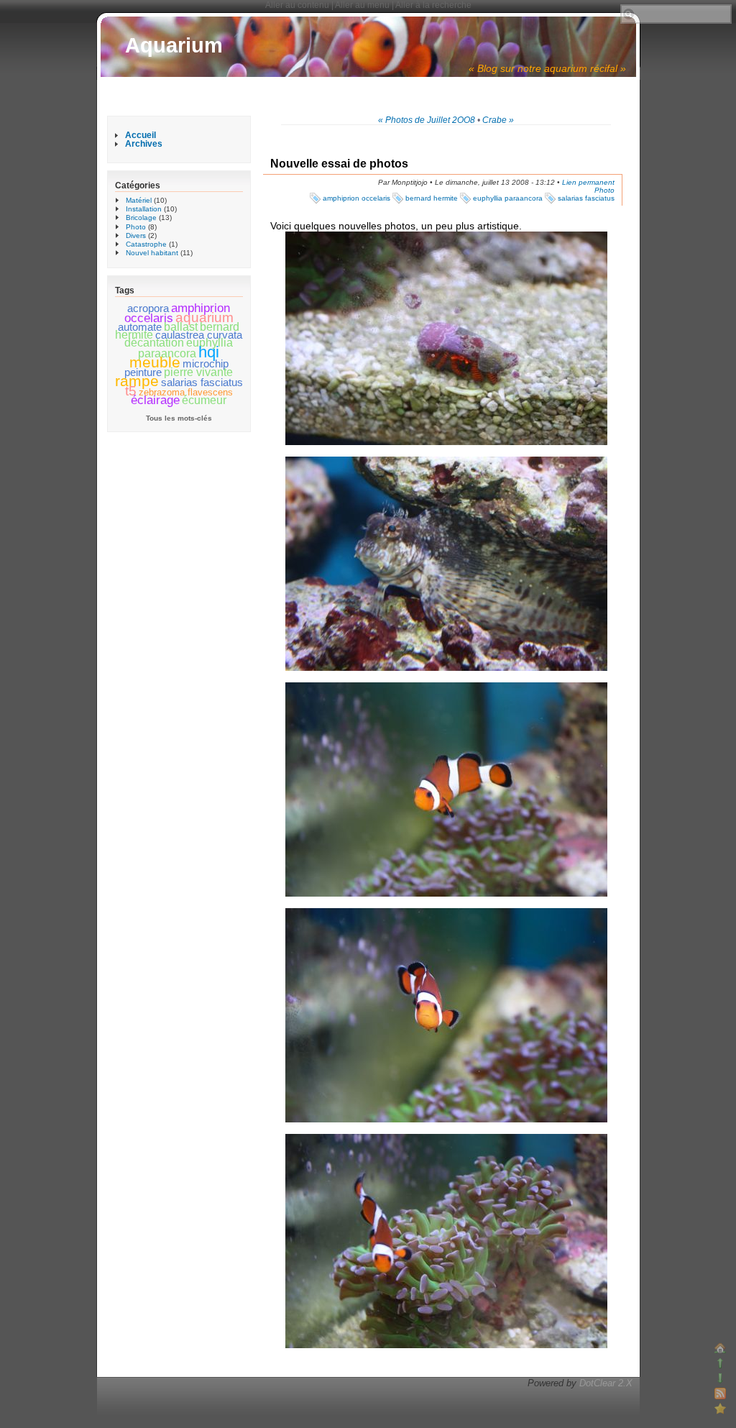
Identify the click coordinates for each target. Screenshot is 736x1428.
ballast (181, 327)
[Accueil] (720, 1348)
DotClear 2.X (605, 1383)
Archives (143, 144)
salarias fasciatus (586, 198)
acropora (148, 308)
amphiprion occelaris (356, 198)
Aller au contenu (297, 5)
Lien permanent (588, 182)
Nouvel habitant (152, 253)
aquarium (204, 317)
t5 (131, 390)
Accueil (140, 135)
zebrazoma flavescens (186, 392)
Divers (136, 235)
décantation (154, 343)
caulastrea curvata (198, 335)
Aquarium (174, 45)
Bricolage (141, 217)
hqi (208, 352)
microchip (206, 364)
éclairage (155, 400)
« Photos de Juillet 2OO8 (426, 120)
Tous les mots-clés (179, 418)
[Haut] (720, 1363)
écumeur (204, 400)
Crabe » (498, 120)
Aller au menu (362, 5)
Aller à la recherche (433, 5)
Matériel (139, 200)
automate (140, 327)
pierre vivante (198, 372)
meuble (154, 362)
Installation (144, 209)
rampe (137, 380)
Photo (604, 190)
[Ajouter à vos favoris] (720, 1408)
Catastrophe (146, 244)
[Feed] (720, 1393)
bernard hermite (431, 198)
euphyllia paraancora (508, 198)
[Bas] (720, 1378)
